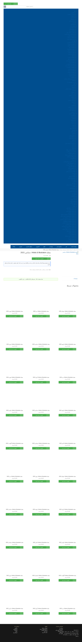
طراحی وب (71, 135)
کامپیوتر (73, 130)
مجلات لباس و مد (70, 209)
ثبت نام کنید (6, 1)
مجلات (74, 206)
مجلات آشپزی (71, 239)
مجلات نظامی (71, 232)
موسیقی (72, 19)
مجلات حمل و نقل (70, 231)
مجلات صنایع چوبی (70, 207)
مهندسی (73, 40)
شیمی (73, 90)
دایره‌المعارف (72, 188)
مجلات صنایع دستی (70, 211)
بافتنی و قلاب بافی (70, 32)
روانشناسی (72, 108)
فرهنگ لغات (71, 110)
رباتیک (73, 55)
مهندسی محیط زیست (69, 65)
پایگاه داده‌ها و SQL (70, 150)
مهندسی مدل (71, 73)
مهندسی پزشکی (70, 50)
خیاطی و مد (71, 30)
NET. (73, 145)
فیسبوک (16, 630)
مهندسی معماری (70, 42)
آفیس (73, 133)
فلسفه (72, 105)
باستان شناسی (71, 100)
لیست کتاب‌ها (60, 631)
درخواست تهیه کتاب (59, 630)
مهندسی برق (71, 47)
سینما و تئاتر (71, 21)
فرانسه (72, 116)
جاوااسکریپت (71, 136)
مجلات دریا (72, 234)
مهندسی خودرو (71, 57)
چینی (73, 125)
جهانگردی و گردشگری (70, 171)
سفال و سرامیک (70, 37)
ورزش (74, 173)
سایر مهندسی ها (70, 82)
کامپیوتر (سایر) (71, 168)
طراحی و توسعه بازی (69, 143)
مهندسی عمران (71, 44)
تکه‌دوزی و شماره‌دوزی (69, 34)
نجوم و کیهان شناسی (69, 88)
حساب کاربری (44, 632)
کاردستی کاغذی (71, 35)
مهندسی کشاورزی (70, 64)
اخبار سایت (61, 629)
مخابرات (72, 77)
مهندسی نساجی (71, 72)
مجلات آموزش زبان (70, 241)
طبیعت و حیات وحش (70, 184)
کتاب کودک (73, 199)
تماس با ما (61, 633)
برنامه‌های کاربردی (70, 164)
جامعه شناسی (71, 107)
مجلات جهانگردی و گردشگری (68, 226)
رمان (74, 198)
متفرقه (73, 204)
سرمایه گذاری (72, 191)
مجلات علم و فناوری (70, 224)
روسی (73, 123)
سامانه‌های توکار (70, 163)
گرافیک (72, 16)
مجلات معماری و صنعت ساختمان (67, 219)
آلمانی (73, 118)
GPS (73, 80)
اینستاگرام (15, 629)
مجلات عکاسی (71, 212)
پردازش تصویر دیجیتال (69, 155)
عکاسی (72, 12)
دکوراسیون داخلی (71, 178)
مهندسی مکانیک (71, 45)
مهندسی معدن (71, 69)
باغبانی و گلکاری (71, 169)
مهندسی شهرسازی (70, 60)
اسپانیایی (72, 120)
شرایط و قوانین (44, 630)
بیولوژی (72, 92)
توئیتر (16, 631)
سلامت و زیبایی (72, 176)
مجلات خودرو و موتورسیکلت (68, 229)
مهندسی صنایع (71, 59)
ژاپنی (73, 126)
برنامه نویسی (71, 138)
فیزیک (73, 87)
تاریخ (73, 98)
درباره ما (61, 628)
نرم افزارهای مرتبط (43, 629)
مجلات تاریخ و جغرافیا (69, 236)
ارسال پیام (15, 632)
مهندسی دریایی (71, 70)
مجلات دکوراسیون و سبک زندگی (67, 216)
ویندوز (73, 146)
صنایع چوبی (71, 27)
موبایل (73, 160)
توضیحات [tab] (75, 278)
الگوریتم (72, 158)
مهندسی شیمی (71, 52)
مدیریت (73, 189)
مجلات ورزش (71, 237)
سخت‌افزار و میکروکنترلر (68, 161)
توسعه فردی (72, 201)
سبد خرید (45, 631)
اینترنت (73, 193)
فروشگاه (61, 632)
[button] (67, 316)
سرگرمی (73, 196)
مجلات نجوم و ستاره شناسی (68, 222)
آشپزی (74, 181)
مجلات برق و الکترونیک (69, 227)
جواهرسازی (71, 29)
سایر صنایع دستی (70, 39)
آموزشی (73, 194)
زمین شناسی (71, 95)
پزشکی (72, 93)
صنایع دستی (72, 26)
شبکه (73, 148)
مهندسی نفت (71, 62)
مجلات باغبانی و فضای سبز (68, 217)
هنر (74, 11)
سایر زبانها (72, 128)
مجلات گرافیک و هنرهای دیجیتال (67, 214)
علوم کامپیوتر (71, 166)
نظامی (74, 186)
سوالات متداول (44, 628)
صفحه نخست (72, 9)
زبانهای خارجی (72, 113)
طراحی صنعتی (71, 54)
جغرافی (72, 97)
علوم (74, 83)
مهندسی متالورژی (70, 67)
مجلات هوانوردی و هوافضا (68, 221)
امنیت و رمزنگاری (70, 151)
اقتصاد (73, 102)
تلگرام (16, 628)
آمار (73, 103)
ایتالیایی (72, 121)
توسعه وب (72, 141)
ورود (10, 1)
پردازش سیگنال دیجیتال (69, 78)
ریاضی (72, 85)
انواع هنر (72, 24)
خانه (77, 249)
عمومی (72, 112)
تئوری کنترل (71, 75)
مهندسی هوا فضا (70, 49)
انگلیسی (72, 115)
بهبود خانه (73, 179)
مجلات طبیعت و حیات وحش (68, 242)
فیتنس (74, 174)
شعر (73, 22)
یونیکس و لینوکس (70, 156)
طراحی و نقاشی (70, 14)
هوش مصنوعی (71, 153)
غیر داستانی (72, 202)
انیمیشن (72, 17)
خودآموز (73, 183)
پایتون (73, 140)
